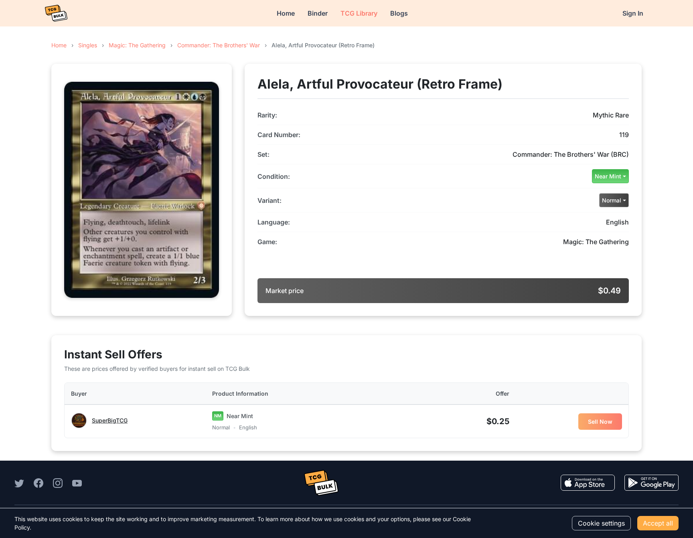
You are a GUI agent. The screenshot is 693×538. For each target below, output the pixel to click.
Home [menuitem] (286, 13)
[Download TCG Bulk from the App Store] (588, 483)
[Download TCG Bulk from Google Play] (651, 483)
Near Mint (608, 176)
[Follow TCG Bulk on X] (19, 482)
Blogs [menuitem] (399, 13)
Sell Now (600, 421)
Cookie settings (601, 523)
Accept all (658, 523)
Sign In (632, 13)
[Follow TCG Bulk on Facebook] (38, 482)
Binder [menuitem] (318, 13)
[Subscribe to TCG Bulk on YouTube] (77, 482)
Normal (611, 200)
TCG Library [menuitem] (358, 13)
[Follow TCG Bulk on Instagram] (58, 482)
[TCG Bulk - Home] (56, 13)
